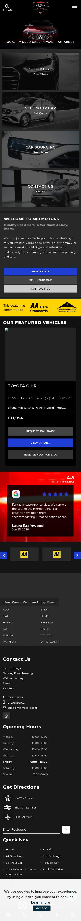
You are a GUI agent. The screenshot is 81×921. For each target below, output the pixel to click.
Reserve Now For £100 (40, 454)
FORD (44, 616)
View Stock (40, 271)
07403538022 (16, 702)
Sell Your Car (40, 280)
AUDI (6, 609)
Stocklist (48, 849)
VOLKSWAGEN (50, 641)
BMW (44, 609)
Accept (41, 908)
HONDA (8, 622)
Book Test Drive (53, 869)
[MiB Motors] (40, 7)
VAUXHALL (10, 641)
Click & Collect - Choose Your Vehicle (21, 872)
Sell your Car (14, 862)
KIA (5, 628)
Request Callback (40, 431)
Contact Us (40, 288)
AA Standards (14, 856)
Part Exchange (52, 856)
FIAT (5, 616)
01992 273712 (15, 697)
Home (10, 849)
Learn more (40, 902)
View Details (40, 442)
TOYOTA (46, 635)
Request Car (51, 862)
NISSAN (45, 628)
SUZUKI (8, 635)
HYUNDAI (46, 622)
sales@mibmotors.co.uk (22, 707)
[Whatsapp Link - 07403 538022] (6, 715)
